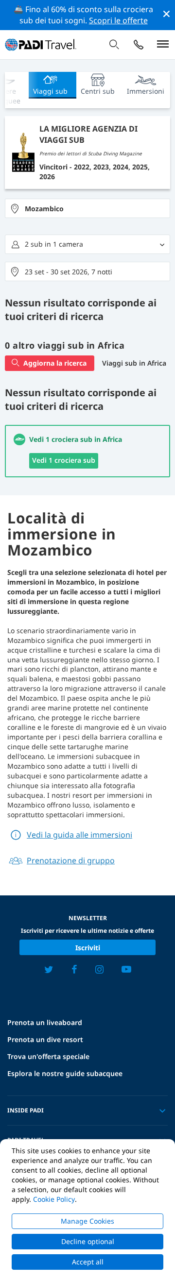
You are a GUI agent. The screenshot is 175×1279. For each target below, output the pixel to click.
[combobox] (87, 208)
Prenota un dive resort (45, 1039)
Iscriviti (87, 947)
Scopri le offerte (118, 20)
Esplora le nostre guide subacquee (64, 1073)
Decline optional (87, 1241)
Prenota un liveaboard (44, 1022)
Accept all (88, 1261)
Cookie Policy (54, 1199)
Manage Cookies (87, 1221)
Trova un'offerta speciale (48, 1056)
